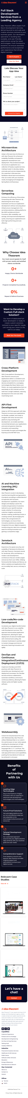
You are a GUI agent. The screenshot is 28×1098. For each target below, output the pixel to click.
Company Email (8, 85)
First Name (7, 77)
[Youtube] (8, 1029)
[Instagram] (5, 1029)
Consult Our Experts (14, 113)
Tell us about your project (11, 101)
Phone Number (8, 93)
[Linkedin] (3, 1029)
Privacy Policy (9, 1093)
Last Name (19, 77)
